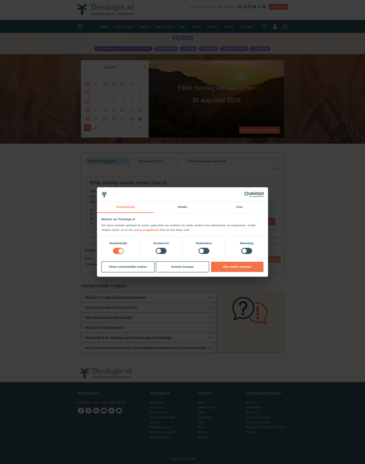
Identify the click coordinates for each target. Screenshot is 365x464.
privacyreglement (146, 230)
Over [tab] (239, 207)
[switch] (161, 251)
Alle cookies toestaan (237, 266)
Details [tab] (182, 207)
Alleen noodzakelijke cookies (128, 266)
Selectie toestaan (182, 266)
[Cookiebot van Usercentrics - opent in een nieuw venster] (247, 194)
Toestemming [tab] (125, 207)
